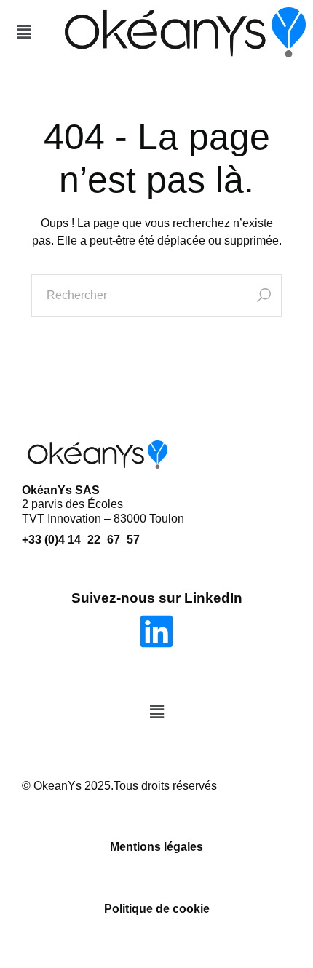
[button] (23, 32)
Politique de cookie (157, 908)
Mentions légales (156, 847)
